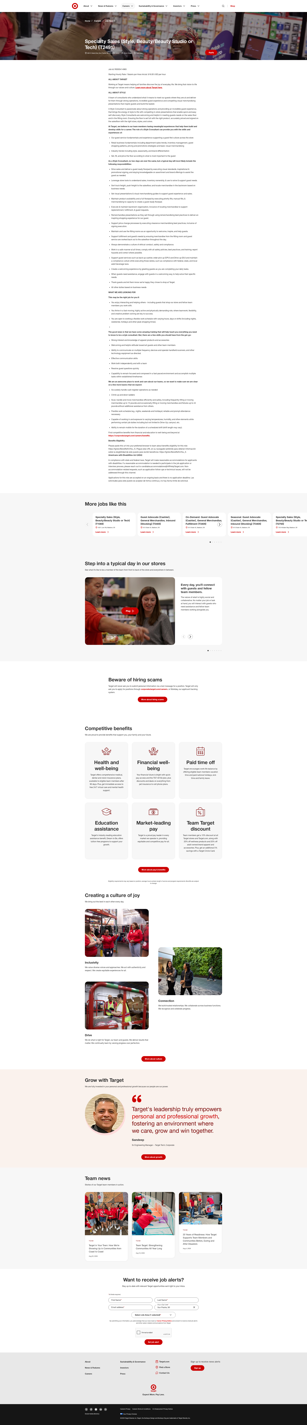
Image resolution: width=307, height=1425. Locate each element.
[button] (219, 524)
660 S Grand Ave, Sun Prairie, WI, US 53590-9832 (103, 53)
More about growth (153, 1157)
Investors (177, 6)
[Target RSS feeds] (105, 1409)
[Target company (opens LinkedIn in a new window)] (100, 1409)
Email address (117, 1307)
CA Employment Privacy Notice (162, 1409)
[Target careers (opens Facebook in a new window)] (91, 1409)
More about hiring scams (152, 699)
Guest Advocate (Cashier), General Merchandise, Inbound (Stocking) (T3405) (158, 520)
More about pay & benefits (153, 869)
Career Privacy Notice (164, 1321)
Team (91, 1241)
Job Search (110, 21)
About (86, 6)
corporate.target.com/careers (154, 689)
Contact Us (164, 1373)
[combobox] (176, 1307)
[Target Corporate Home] (75, 6)
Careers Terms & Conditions (141, 1409)
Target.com (164, 1361)
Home (87, 21)
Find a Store (164, 1367)
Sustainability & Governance (151, 6)
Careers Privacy (125, 1409)
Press (193, 6)
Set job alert (153, 1342)
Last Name (162, 1300)
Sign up (197, 1368)
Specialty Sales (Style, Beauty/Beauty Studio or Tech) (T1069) (112, 520)
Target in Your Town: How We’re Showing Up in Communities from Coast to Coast (105, 1248)
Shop (232, 6)
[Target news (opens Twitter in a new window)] (86, 1409)
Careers (126, 6)
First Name (116, 1300)
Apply (211, 52)
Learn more (100, 532)
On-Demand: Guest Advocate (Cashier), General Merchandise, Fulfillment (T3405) (204, 520)
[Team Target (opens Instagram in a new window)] (95, 1409)
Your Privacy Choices (130, 1414)
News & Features (105, 6)
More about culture (153, 1059)
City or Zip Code (163, 1305)
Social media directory (92, 1414)
